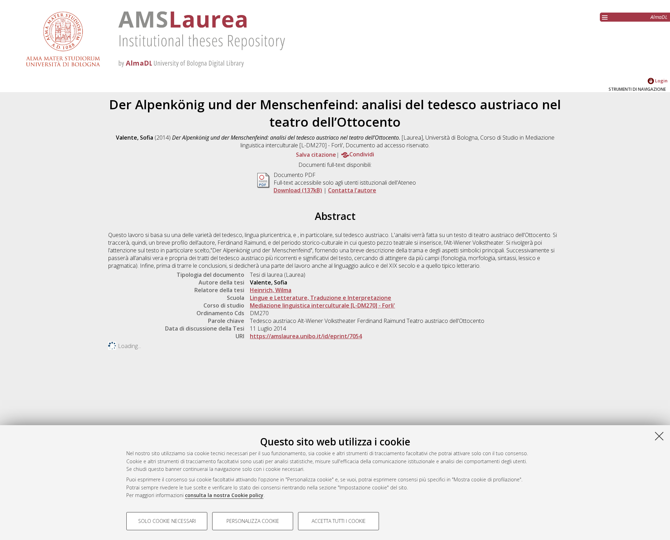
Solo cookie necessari (167, 521)
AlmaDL (659, 17)
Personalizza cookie (252, 521)
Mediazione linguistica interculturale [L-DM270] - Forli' (322, 305)
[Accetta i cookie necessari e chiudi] (659, 436)
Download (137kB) (298, 190)
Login (661, 80)
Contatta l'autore (352, 190)
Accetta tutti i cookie (339, 521)
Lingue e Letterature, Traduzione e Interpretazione (320, 298)
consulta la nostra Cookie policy (224, 495)
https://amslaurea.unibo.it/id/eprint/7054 (306, 336)
